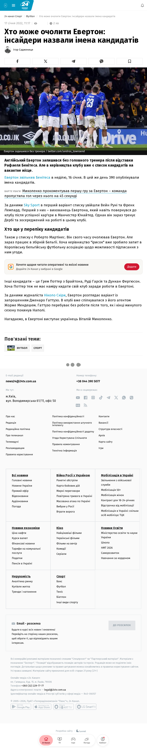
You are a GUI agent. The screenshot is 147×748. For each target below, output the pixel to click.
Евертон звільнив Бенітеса (27, 177)
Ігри (101, 448)
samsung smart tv (86, 706)
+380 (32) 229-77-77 (32, 685)
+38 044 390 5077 (88, 381)
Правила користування (19, 454)
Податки (17, 558)
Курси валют (20, 538)
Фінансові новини (23, 543)
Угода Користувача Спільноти (69, 438)
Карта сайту (105, 442)
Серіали (61, 554)
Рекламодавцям (15, 448)
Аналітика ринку (22, 581)
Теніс (59, 591)
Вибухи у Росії (65, 506)
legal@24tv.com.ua (55, 689)
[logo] (24, 5)
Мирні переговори (68, 491)
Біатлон (61, 597)
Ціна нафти (19, 533)
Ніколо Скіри (55, 295)
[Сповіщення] (142, 5)
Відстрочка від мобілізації (117, 505)
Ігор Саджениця (23, 49)
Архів (102, 435)
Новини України (22, 485)
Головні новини (22, 480)
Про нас (10, 416)
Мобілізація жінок (112, 495)
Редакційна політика (18, 429)
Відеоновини (20, 496)
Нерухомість (21, 576)
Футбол (30, 16)
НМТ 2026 (107, 547)
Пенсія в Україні (22, 563)
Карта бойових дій (68, 485)
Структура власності (110, 429)
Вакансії (103, 423)
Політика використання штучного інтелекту (72, 424)
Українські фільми (67, 538)
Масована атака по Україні (73, 501)
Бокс (59, 581)
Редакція (11, 423)
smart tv (63, 706)
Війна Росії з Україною (73, 475)
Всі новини (20, 475)
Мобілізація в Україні (117, 475)
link (77, 397)
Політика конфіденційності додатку (73, 431)
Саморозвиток (110, 553)
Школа (105, 542)
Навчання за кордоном (115, 558)
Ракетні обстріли (67, 480)
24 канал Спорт (13, 16)
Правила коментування (66, 444)
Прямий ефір (20, 491)
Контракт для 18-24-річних (117, 500)
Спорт (60, 576)
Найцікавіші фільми (69, 533)
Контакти (104, 416)
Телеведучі (12, 442)
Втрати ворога (65, 511)
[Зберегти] (129, 61)
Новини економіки (26, 528)
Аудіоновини (20, 501)
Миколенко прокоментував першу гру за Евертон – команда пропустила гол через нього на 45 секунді (65, 193)
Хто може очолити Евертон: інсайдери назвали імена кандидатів (77, 16)
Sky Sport (32, 205)
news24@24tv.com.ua (21, 381)
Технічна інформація (64, 450)
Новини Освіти (112, 528)
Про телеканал (14, 435)
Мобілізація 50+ (111, 490)
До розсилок (122, 625)
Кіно (59, 528)
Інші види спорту (67, 602)
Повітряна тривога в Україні (74, 496)
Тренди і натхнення (24, 591)
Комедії (61, 548)
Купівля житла (21, 586)
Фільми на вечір (66, 543)
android (21, 706)
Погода (16, 506)
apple (42, 706)
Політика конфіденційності (68, 416)
